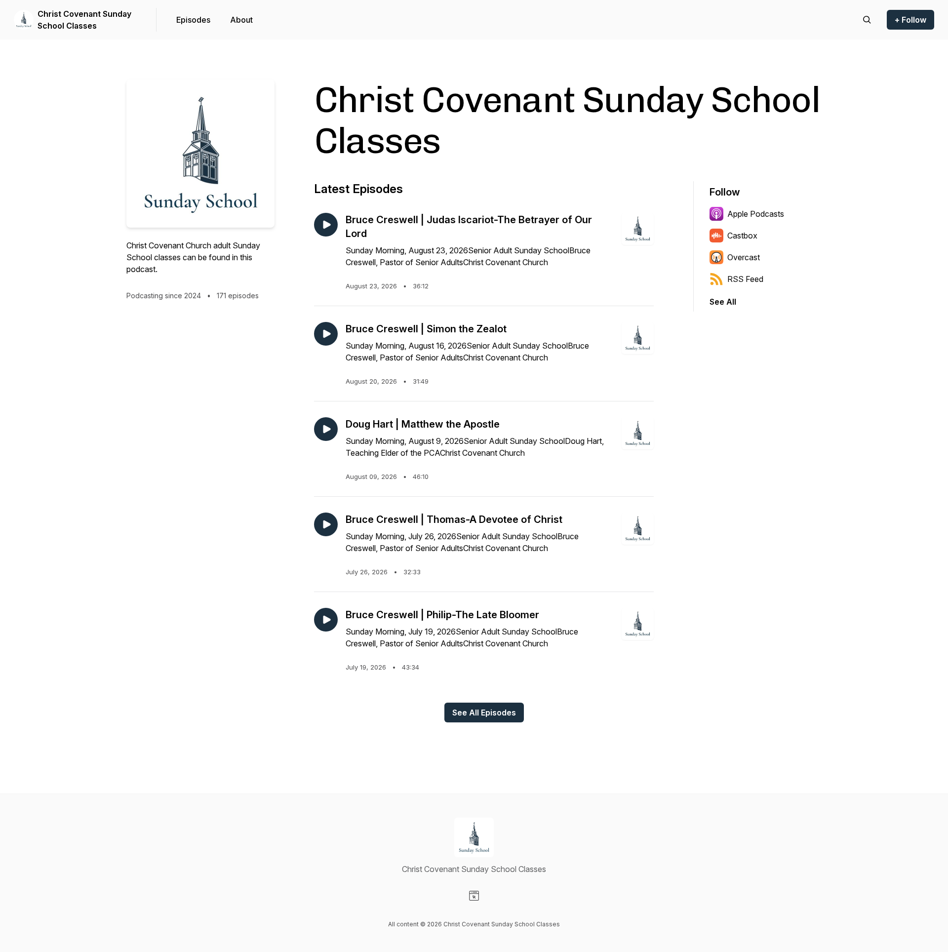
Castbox (742, 235)
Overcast (743, 257)
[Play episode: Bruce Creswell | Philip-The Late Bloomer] (326, 620)
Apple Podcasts (755, 214)
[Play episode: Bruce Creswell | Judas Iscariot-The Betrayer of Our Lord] (326, 225)
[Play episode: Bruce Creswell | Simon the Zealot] (326, 334)
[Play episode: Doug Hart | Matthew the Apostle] (326, 429)
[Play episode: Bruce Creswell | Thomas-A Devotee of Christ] (326, 524)
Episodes (193, 20)
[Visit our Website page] (474, 896)
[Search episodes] (867, 20)
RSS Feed (745, 279)
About (241, 20)
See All (723, 302)
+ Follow (910, 20)
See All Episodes (484, 712)
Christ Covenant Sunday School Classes (84, 20)
